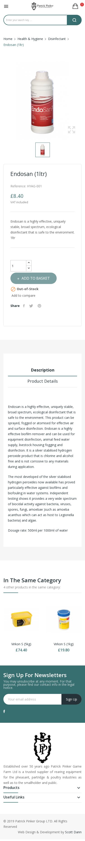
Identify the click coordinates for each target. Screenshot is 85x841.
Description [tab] (42, 370)
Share (24, 305)
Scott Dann (73, 832)
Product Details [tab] (42, 381)
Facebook (4, 711)
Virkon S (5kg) (21, 644)
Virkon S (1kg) (64, 644)
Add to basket (36, 278)
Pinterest (40, 305)
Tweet (31, 305)
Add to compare (23, 295)
